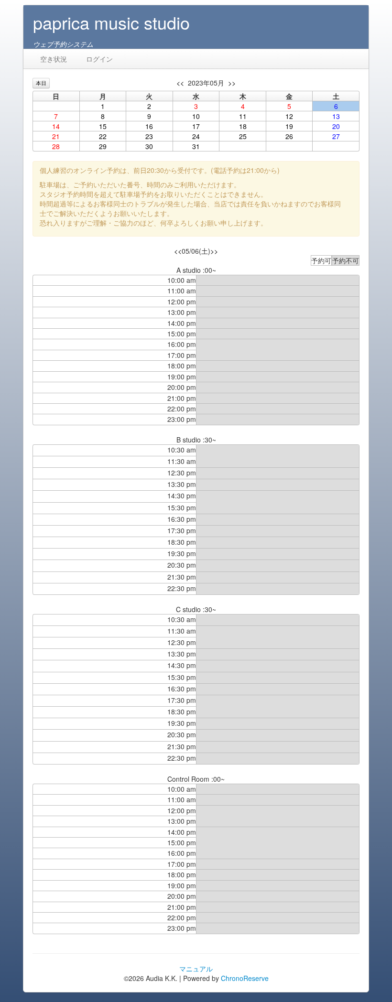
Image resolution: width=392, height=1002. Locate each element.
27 (336, 136)
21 (56, 136)
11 (243, 116)
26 (289, 136)
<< (180, 82)
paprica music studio (111, 22)
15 (103, 126)
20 (336, 126)
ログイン (99, 59)
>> (232, 82)
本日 (41, 82)
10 (196, 116)
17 (196, 126)
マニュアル (196, 968)
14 (56, 126)
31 (196, 146)
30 (149, 146)
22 (103, 136)
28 (56, 146)
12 (289, 116)
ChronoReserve (245, 978)
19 (289, 126)
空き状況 (53, 59)
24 (196, 136)
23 (149, 136)
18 (243, 126)
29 (103, 146)
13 (336, 116)
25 (243, 136)
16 (149, 126)
